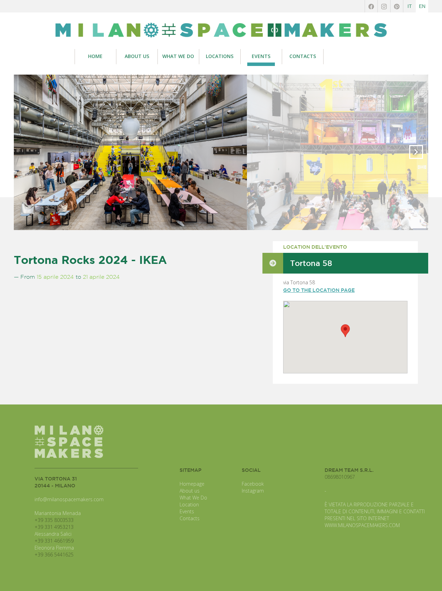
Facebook (253, 483)
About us (190, 490)
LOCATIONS (219, 56)
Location (189, 504)
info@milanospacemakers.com (69, 499)
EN (422, 6)
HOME (95, 56)
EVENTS (261, 56)
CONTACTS (302, 56)
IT (409, 6)
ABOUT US (137, 56)
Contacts (190, 518)
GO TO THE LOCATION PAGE (319, 290)
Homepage (192, 483)
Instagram (253, 490)
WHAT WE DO (178, 56)
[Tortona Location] (221, 30)
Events (187, 511)
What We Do (193, 497)
